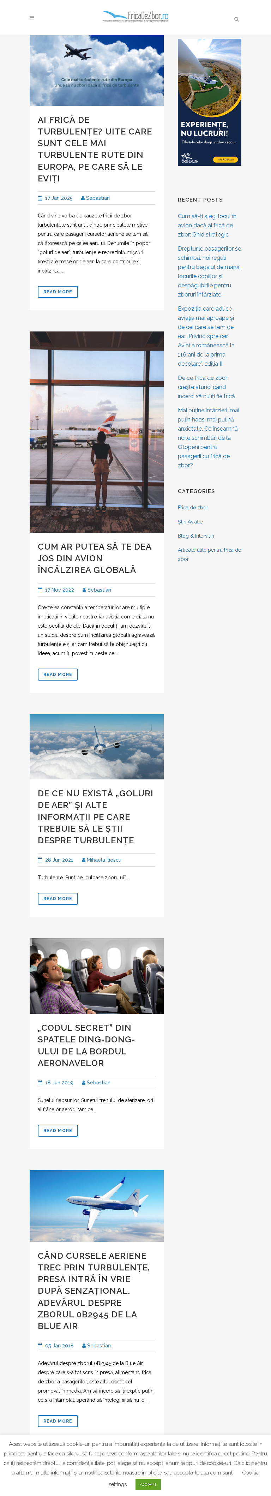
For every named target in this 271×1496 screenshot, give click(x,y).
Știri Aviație (190, 522)
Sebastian (97, 198)
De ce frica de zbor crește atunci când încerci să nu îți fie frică (206, 387)
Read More (57, 291)
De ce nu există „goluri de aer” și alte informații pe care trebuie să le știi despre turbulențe (95, 816)
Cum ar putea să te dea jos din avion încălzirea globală (94, 558)
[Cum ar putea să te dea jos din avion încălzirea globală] (97, 432)
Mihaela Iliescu (103, 860)
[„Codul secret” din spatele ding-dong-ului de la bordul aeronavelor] (97, 976)
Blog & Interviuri (196, 536)
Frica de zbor (193, 507)
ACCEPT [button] (148, 1484)
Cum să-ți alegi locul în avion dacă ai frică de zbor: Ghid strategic (207, 225)
